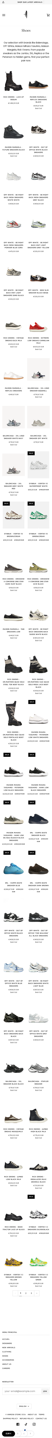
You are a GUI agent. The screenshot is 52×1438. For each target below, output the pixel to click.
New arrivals (8, 1348)
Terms (41, 1414)
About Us (6, 1364)
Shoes (5, 1356)
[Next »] (37, 1293)
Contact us (41, 1419)
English (23, 1406)
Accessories (8, 1360)
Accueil (6, 1339)
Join (45, 1391)
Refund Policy (27, 1419)
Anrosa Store (14, 1414)
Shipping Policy (10, 1419)
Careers (6, 1368)
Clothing (6, 1352)
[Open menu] (6, 15)
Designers (7, 1343)
